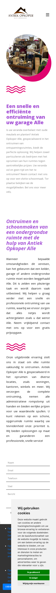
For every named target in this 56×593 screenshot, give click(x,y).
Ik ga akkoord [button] (33, 572)
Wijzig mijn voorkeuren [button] (33, 583)
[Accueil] (20, 12)
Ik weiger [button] (33, 578)
